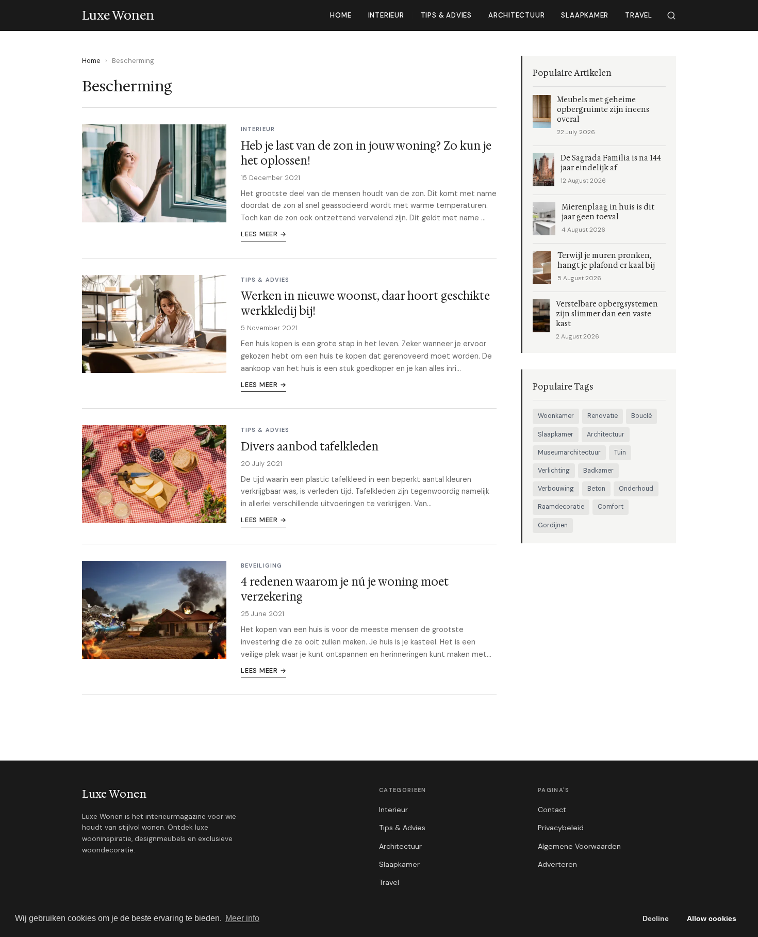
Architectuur (516, 15)
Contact (552, 809)
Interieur (386, 15)
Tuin (620, 452)
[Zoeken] (671, 15)
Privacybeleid (561, 827)
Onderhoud (636, 488)
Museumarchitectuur (569, 452)
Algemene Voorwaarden (579, 846)
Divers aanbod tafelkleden (309, 446)
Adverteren (557, 864)
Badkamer (598, 470)
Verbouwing (556, 488)
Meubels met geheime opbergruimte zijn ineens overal (603, 109)
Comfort (610, 507)
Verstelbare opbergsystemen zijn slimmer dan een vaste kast (607, 314)
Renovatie (602, 416)
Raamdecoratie (561, 507)
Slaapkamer (584, 15)
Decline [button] (655, 918)
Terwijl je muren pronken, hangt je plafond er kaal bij (606, 260)
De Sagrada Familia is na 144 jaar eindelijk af (611, 163)
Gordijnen (553, 525)
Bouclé (641, 416)
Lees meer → (263, 234)
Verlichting (554, 470)
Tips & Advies (446, 15)
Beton (596, 488)
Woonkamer (556, 416)
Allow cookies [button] (711, 918)
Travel (638, 15)
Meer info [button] (242, 918)
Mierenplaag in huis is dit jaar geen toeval (608, 212)
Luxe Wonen (114, 794)
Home (340, 15)
